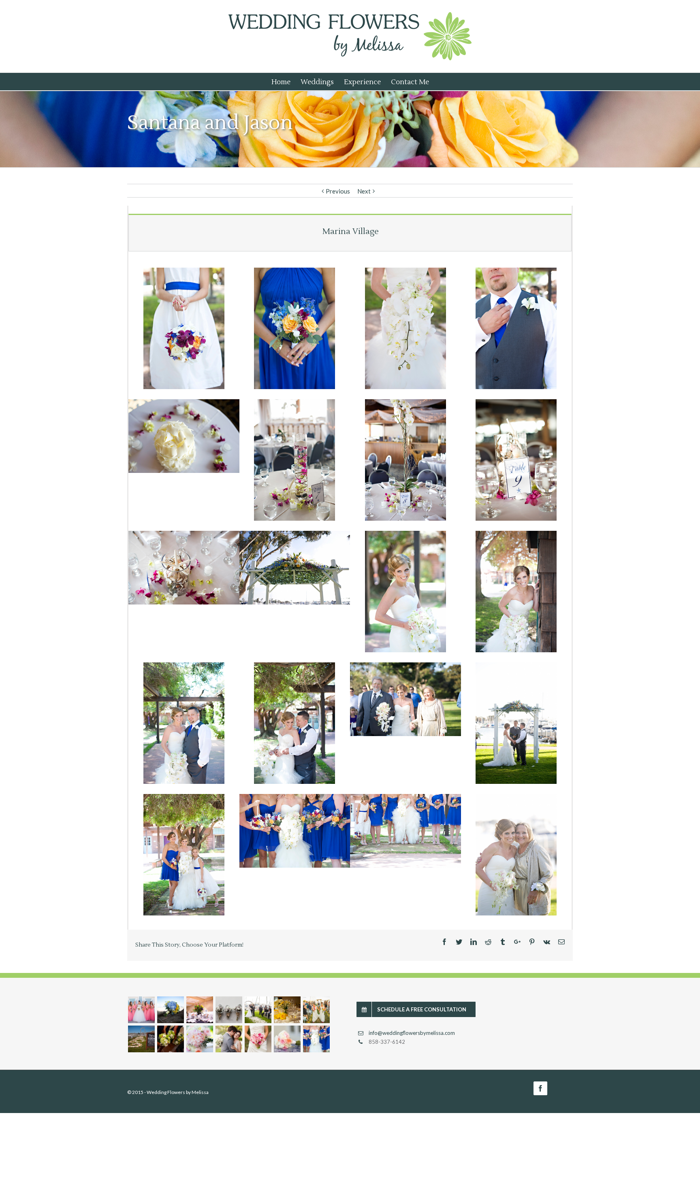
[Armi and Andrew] (258, 1039)
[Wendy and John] (287, 1009)
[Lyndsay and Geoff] (170, 1039)
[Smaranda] (258, 1009)
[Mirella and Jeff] (229, 1039)
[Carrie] (199, 1009)
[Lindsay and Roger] (229, 1009)
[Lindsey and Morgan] (170, 1009)
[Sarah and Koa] (287, 1039)
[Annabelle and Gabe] (199, 1039)
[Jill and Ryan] (141, 1039)
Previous (338, 191)
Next (364, 191)
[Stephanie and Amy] (316, 1009)
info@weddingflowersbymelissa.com (412, 1033)
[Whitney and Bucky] (141, 1009)
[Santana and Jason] (316, 1039)
